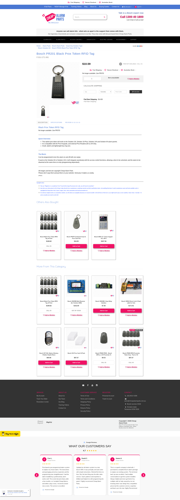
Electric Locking (106, 39)
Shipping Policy (85, 402)
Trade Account (107, 399)
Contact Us (115, 6)
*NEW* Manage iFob (61, 6)
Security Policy (85, 411)
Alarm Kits (48, 39)
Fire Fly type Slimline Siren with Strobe (17, 492)
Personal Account (108, 396)
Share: (135, 46)
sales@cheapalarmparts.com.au (133, 401)
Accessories (121, 39)
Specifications (56, 122)
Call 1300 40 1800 (131, 16)
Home (39, 46)
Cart (139, 6)
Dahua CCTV (91, 39)
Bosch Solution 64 (44, 48)
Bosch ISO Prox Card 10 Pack (76, 353)
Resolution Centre (43, 402)
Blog (85, 6)
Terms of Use (84, 396)
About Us (93, 6)
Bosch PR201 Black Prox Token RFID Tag (66, 48)
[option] (58, 83)
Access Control (76, 39)
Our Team (61, 399)
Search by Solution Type (74, 46)
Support (133, 39)
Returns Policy (85, 408)
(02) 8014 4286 (132, 396)
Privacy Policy (85, 405)
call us (48, 246)
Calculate (136, 91)
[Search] (104, 17)
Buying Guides (104, 6)
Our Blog (61, 402)
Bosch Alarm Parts (58, 46)
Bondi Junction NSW (134, 404)
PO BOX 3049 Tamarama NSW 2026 (131, 408)
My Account (127, 6)
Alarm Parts (60, 39)
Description (42, 122)
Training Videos (76, 6)
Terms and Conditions (87, 399)
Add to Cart (76, 246)
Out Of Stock (76, 310)
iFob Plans (47, 6)
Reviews (68, 122)
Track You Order (42, 399)
